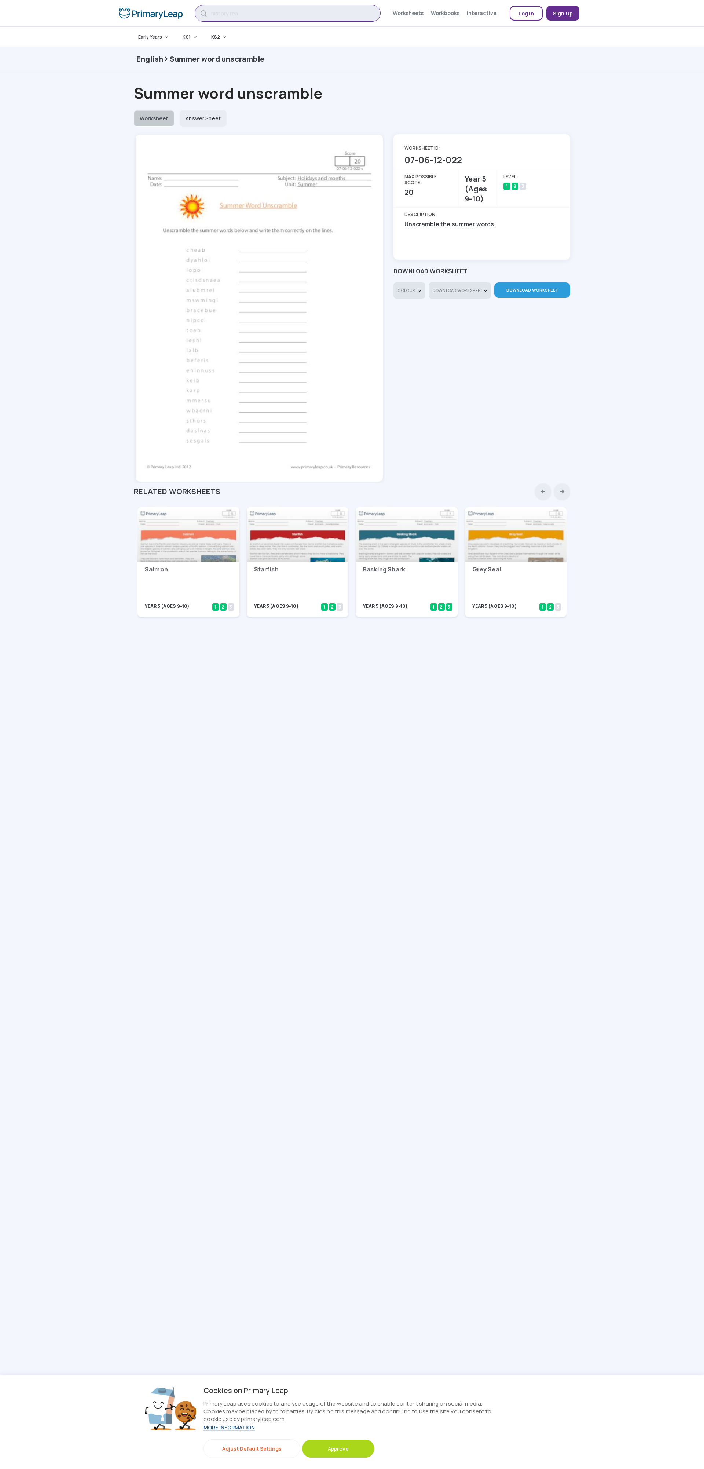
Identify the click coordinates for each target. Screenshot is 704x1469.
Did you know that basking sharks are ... (398, 596)
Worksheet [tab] (154, 118)
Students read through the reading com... (181, 596)
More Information (229, 1427)
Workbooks (445, 13)
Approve (338, 1448)
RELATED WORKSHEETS (177, 491)
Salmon (156, 569)
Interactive (481, 13)
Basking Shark (384, 569)
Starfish (266, 569)
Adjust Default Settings (252, 1448)
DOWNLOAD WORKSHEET (532, 290)
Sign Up (563, 13)
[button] (543, 491)
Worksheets (408, 13)
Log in (526, 13)
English (149, 59)
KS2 (215, 37)
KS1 (186, 37)
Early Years (150, 37)
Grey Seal (486, 569)
